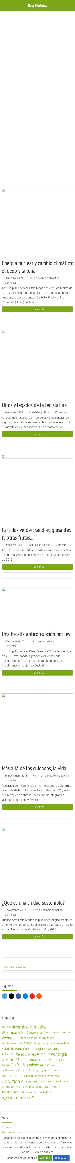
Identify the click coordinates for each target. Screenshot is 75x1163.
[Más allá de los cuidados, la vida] (37, 728)
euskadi (37, 1059)
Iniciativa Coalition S (13, 117)
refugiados (11, 1087)
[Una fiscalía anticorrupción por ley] (37, 609)
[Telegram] (25, 996)
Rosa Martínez (47, 1087)
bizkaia (7, 1027)
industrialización (12, 1070)
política (12, 1081)
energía (60, 1054)
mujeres (54, 1070)
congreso (11, 1038)
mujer (42, 1070)
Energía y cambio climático (44, 278)
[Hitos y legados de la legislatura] (37, 365)
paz (31, 1075)
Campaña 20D (16, 1032)
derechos (63, 1043)
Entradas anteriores (15, 967)
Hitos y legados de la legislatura (34, 405)
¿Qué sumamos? (19, 1097)
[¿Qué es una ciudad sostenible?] (37, 863)
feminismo (56, 1059)
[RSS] (39, 996)
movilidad (29, 1070)
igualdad (32, 1065)
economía (52, 1048)
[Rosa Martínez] (37, 5)
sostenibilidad (12, 1092)
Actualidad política (39, 412)
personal (41, 1076)
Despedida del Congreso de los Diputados (25, 61)
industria (48, 1065)
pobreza (54, 1076)
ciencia (36, 1032)
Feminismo (39, 775)
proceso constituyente (56, 1081)
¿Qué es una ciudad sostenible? (33, 902)
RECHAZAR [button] (61, 1158)
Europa (22, 1060)
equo (10, 1059)
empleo (44, 1054)
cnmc (48, 1032)
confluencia (62, 1032)
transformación (32, 1092)
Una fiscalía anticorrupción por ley (36, 634)
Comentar (10, 282)
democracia (44, 1043)
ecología (36, 1049)
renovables (27, 1086)
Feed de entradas (11, 1132)
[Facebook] (18, 996)
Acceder (6, 1127)
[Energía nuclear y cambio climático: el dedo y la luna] (37, 223)
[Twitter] (4, 996)
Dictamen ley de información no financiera (26, 173)
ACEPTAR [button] (45, 1158)
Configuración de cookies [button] (21, 1158)
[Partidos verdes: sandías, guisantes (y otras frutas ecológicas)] (37, 490)
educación (9, 1054)
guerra (7, 1065)
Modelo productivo (58, 775)
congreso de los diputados (38, 1038)
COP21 (28, 1043)
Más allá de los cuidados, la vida (34, 768)
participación (15, 1076)
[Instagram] (11, 996)
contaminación (11, 1043)
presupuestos (32, 1081)
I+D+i (17, 1065)
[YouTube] (32, 996)
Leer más (39, 309)
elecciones (27, 1054)
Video (48, 1092)
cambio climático (31, 1027)
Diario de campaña (15, 1048)
